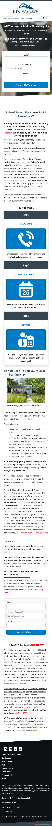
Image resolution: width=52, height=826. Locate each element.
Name (26, 55)
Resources (6, 771)
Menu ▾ (45, 18)
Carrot (45, 816)
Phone (26, 73)
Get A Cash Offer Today (11, 18)
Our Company (26, 18)
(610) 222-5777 (37, 645)
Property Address (26, 64)
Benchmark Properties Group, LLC (16, 798)
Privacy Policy (7, 775)
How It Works (7, 761)
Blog (4, 778)
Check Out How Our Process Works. (25, 131)
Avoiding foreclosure (12, 159)
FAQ (3, 765)
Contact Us (6, 758)
